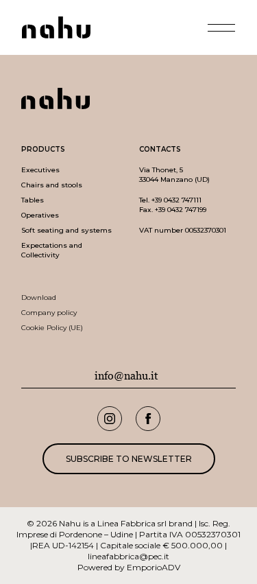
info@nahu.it (126, 376)
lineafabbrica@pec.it (128, 556)
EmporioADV (153, 567)
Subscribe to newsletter (129, 459)
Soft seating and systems (66, 230)
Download (38, 297)
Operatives (40, 215)
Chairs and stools (51, 184)
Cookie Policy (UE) (52, 327)
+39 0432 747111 (176, 200)
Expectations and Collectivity (51, 250)
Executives (40, 169)
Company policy (49, 312)
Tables (32, 200)
